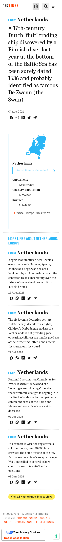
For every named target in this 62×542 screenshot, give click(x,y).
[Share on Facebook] (11, 117)
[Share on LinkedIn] (23, 117)
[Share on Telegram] (35, 117)
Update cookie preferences (34, 521)
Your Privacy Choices (26, 532)
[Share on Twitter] (29, 117)
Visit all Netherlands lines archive (31, 496)
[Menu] (54, 6)
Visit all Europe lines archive (33, 212)
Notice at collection (16, 538)
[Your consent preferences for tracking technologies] (56, 536)
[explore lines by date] (36, 6)
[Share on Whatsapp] (17, 117)
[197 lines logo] (10, 6)
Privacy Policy (27, 517)
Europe (12, 20)
